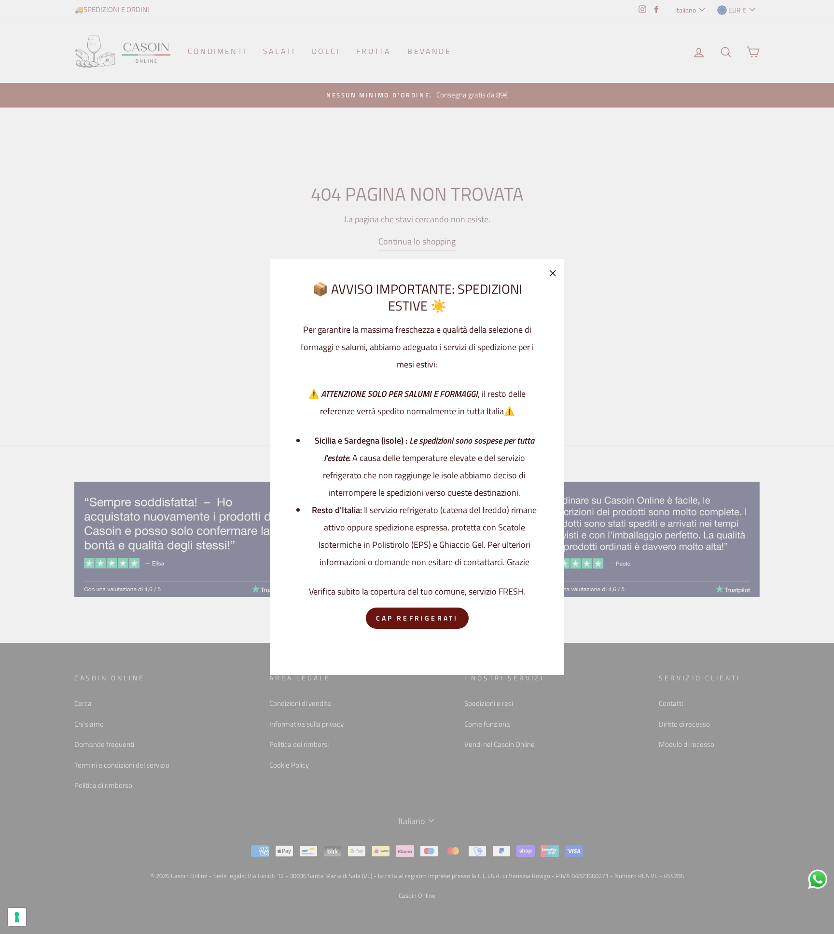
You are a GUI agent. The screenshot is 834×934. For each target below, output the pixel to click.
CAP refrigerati (417, 618)
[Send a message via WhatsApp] (817, 879)
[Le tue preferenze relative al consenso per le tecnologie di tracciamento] (17, 917)
